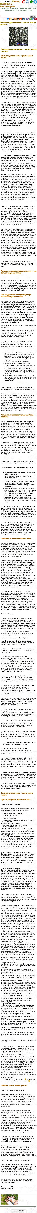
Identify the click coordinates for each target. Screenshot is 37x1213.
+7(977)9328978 (5, 1)
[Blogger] (15, 19)
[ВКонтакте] (8, 19)
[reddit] (20, 19)
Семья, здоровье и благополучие (10, 4)
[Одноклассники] (10, 19)
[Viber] (28, 19)
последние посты (25, 10)
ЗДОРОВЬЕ (4, 8)
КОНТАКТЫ (14, 8)
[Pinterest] (35, 19)
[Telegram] (33, 19)
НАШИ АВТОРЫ (25, 8)
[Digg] (18, 19)
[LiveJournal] (23, 19)
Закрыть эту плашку (17, 1211)
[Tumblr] (25, 19)
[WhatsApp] (30, 19)
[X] (13, 19)
